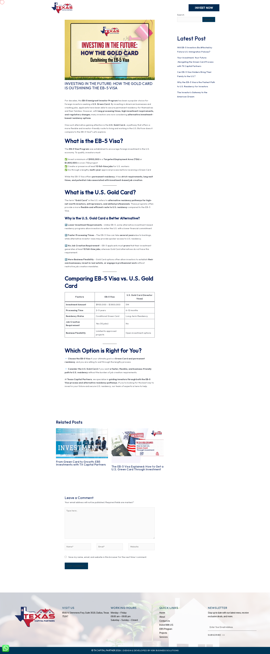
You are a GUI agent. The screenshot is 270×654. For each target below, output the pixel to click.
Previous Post (59, 406)
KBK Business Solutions (165, 650)
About (129, 7)
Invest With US (166, 625)
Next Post (162, 406)
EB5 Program (146, 7)
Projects (115, 7)
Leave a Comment (74, 93)
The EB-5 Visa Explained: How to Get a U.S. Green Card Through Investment (138, 468)
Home (85, 7)
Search (208, 19)
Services (99, 7)
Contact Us (176, 7)
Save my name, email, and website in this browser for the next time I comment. (107, 557)
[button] (204, 7)
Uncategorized (92, 93)
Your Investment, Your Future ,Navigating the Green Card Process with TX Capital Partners (195, 61)
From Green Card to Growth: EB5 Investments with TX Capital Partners (81, 463)
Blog (161, 7)
